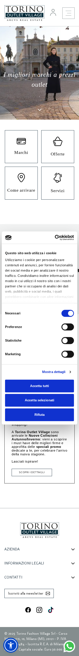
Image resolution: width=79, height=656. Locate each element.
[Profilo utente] (53, 12)
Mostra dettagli (54, 372)
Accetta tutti (39, 386)
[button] (10, 645)
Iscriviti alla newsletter (25, 593)
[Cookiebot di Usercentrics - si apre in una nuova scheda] (56, 237)
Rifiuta (39, 414)
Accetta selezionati (39, 400)
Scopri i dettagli (32, 472)
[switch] (67, 326)
